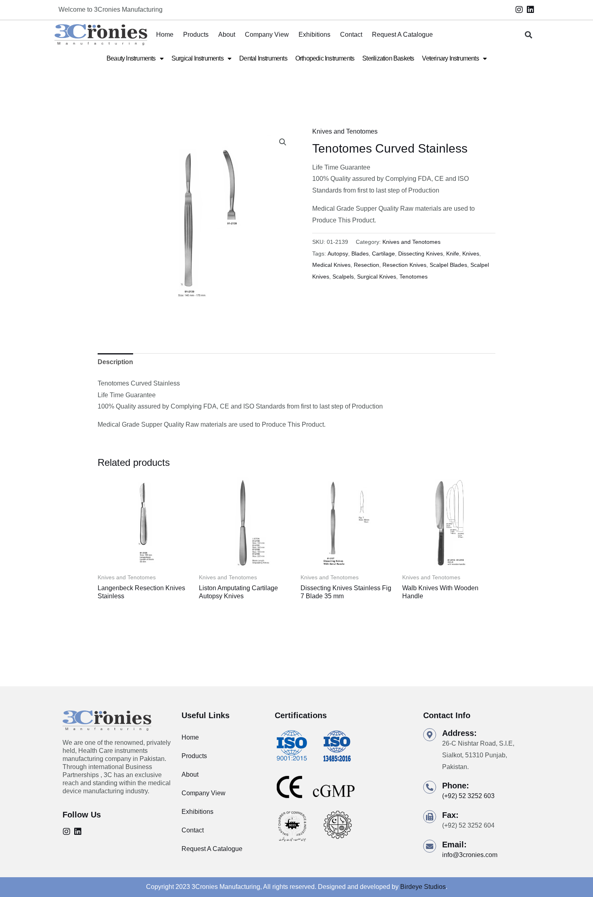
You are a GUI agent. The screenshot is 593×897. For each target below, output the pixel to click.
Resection (366, 265)
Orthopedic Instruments (324, 58)
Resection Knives (404, 265)
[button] (528, 35)
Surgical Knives (376, 276)
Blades (360, 253)
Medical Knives (331, 265)
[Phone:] (429, 787)
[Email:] (429, 846)
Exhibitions (314, 34)
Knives (470, 253)
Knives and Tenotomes (345, 131)
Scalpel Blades (448, 265)
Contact (351, 34)
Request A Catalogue (402, 34)
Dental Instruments (263, 58)
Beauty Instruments (131, 58)
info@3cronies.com (469, 854)
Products (196, 34)
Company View (267, 34)
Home (164, 34)
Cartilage (383, 253)
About (226, 34)
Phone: (455, 785)
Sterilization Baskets (388, 58)
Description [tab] (115, 361)
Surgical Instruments (197, 58)
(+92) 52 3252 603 (468, 795)
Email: (454, 844)
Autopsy (338, 253)
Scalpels (343, 276)
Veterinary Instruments (450, 58)
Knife (452, 253)
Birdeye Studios (423, 886)
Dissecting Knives (420, 253)
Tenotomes (413, 276)
